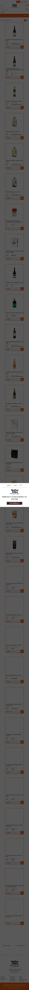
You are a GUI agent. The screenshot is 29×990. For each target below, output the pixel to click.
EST (10, 485)
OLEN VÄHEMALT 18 (15, 503)
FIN (21, 485)
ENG (15, 485)
